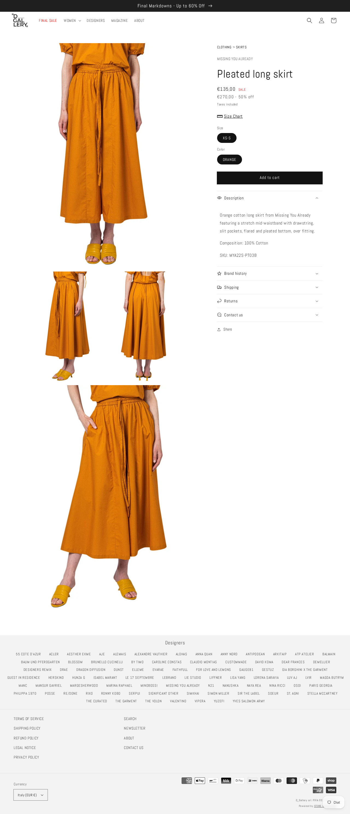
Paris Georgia (322, 685)
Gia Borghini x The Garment (306, 669)
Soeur (274, 693)
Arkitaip (281, 654)
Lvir (310, 677)
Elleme (139, 669)
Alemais (121, 654)
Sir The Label (250, 693)
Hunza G (80, 677)
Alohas (183, 654)
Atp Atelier (306, 654)
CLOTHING (224, 47)
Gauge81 (247, 669)
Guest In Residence (25, 677)
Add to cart (270, 177)
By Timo (139, 662)
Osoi (299, 685)
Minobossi (151, 685)
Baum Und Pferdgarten (42, 662)
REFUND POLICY (26, 738)
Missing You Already (235, 58)
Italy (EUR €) (27, 795)
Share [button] (227, 329)
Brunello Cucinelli (108, 662)
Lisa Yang (239, 677)
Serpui (136, 693)
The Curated (98, 701)
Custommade (237, 662)
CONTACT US (133, 747)
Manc (24, 685)
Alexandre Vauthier (153, 654)
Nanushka (232, 685)
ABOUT (129, 738)
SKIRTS (241, 47)
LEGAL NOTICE (25, 747)
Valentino (179, 701)
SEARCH (130, 718)
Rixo (91, 693)
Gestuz (269, 669)
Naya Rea (255, 685)
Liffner (217, 677)
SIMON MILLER (220, 693)
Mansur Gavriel (50, 685)
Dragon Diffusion (92, 669)
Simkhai (194, 693)
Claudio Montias (205, 662)
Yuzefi (220, 701)
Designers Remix (39, 669)
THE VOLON (155, 701)
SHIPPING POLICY (27, 728)
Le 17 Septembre (141, 677)
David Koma (265, 662)
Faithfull (182, 669)
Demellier (323, 662)
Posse (51, 693)
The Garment (127, 701)
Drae (65, 669)
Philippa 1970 (27, 693)
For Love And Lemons (215, 669)
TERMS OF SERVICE (29, 718)
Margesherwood (85, 685)
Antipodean (257, 654)
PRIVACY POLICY (26, 757)
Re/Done (71, 693)
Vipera (201, 701)
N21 (212, 685)
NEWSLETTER (134, 728)
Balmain (330, 654)
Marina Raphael (120, 685)
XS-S (227, 137)
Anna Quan (205, 654)
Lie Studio (194, 677)
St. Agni (294, 693)
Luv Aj (293, 677)
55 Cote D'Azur (30, 654)
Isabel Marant (107, 677)
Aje (103, 654)
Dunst (120, 669)
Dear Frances (295, 662)
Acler (55, 654)
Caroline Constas (168, 662)
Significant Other (164, 693)
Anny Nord (231, 654)
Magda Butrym (333, 677)
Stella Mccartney (323, 693)
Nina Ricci (278, 685)
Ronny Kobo (112, 693)
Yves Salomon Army (250, 701)
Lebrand (170, 677)
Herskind (57, 677)
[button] (310, 20)
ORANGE (229, 159)
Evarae (160, 669)
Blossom (77, 662)
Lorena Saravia (268, 677)
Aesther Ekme (80, 654)
